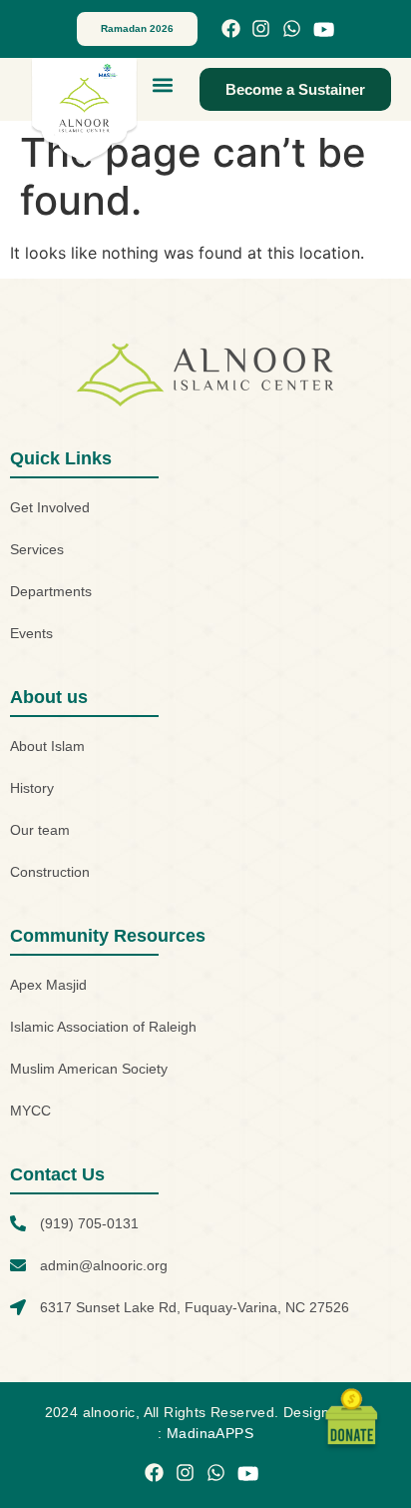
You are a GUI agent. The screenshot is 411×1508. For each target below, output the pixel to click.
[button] (163, 84)
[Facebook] (230, 29)
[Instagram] (260, 29)
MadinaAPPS (210, 1433)
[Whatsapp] (291, 29)
